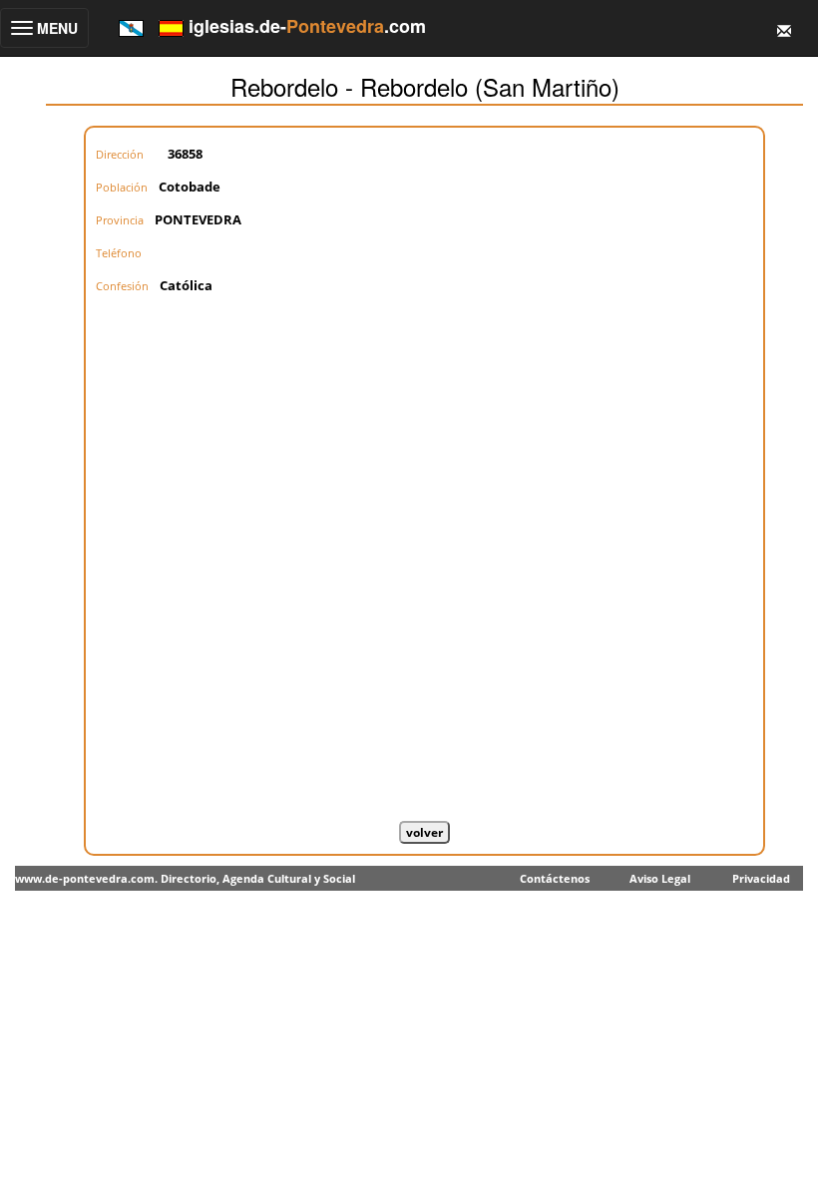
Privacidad (761, 878)
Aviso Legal (659, 878)
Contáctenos (555, 878)
